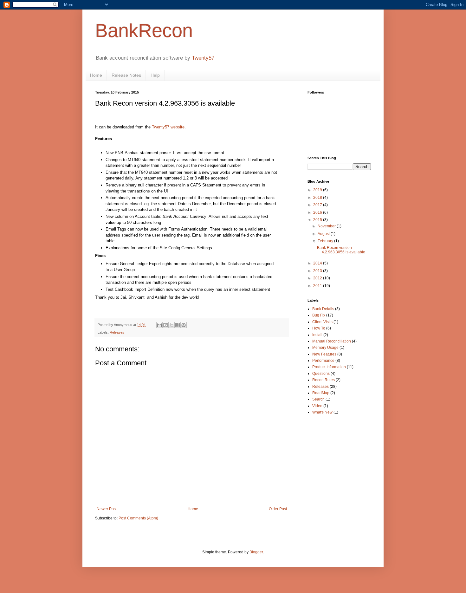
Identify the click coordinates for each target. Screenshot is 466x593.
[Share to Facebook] (177, 325)
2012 (318, 278)
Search (318, 399)
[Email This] (159, 325)
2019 (318, 190)
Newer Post (107, 509)
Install (317, 335)
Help (155, 75)
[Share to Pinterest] (183, 325)
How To (318, 328)
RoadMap (320, 393)
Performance (323, 360)
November (327, 226)
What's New (322, 412)
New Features (324, 354)
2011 (318, 285)
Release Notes (126, 75)
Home (96, 75)
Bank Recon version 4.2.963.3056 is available (341, 249)
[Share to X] (171, 325)
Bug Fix (318, 315)
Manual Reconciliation (331, 341)
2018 (318, 197)
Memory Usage (325, 347)
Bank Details (323, 309)
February (326, 241)
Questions (321, 373)
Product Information (329, 367)
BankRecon (144, 30)
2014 (318, 263)
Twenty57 (203, 58)
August (324, 233)
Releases (117, 332)
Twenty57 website (168, 127)
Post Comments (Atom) (138, 518)
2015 (318, 220)
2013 (318, 271)
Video (317, 406)
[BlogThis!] (165, 325)
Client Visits (322, 322)
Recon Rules (323, 380)
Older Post (278, 509)
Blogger (256, 552)
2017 (318, 205)
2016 (318, 212)
